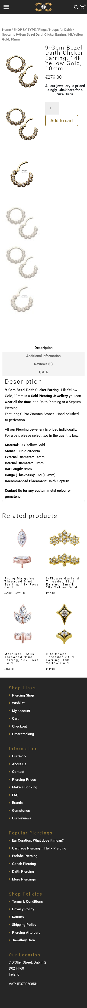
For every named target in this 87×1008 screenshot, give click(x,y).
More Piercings (24, 879)
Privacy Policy (23, 909)
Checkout (19, 726)
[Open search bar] (76, 7)
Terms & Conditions (27, 901)
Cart (15, 718)
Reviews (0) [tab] (43, 364)
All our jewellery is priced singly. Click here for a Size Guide (65, 90)
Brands (17, 803)
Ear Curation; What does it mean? (38, 840)
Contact (18, 772)
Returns (18, 917)
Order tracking (23, 734)
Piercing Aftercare (26, 932)
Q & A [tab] (43, 372)
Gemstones (21, 811)
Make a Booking (24, 787)
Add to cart (61, 120)
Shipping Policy (24, 925)
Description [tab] (43, 348)
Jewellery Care (23, 940)
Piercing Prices (24, 780)
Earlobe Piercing (25, 856)
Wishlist (18, 703)
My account (21, 711)
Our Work (19, 756)
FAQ (15, 795)
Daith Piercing (23, 871)
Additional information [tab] (43, 356)
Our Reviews (21, 818)
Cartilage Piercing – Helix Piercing (39, 848)
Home (6, 29)
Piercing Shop (23, 695)
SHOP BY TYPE (24, 29)
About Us (19, 764)
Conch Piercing (24, 864)
